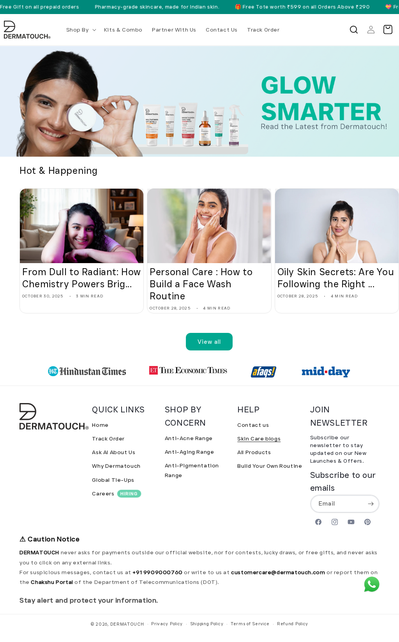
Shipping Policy (207, 623)
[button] (80, 29)
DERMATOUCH (127, 624)
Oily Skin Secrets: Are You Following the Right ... (335, 278)
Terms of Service (250, 623)
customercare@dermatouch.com (279, 572)
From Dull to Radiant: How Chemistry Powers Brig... (81, 278)
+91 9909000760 (157, 572)
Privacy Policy (167, 623)
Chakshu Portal (52, 581)
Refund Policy (292, 623)
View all (209, 341)
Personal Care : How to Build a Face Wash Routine (201, 284)
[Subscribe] (370, 504)
